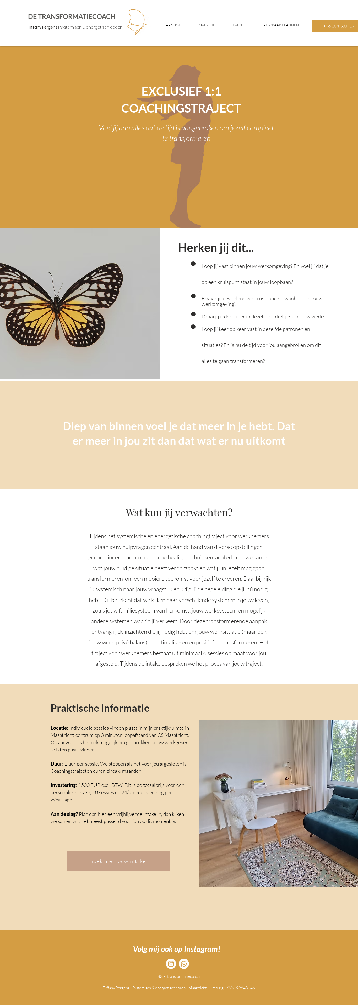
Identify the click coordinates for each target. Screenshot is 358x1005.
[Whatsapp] (184, 964)
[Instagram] (171, 964)
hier (102, 814)
